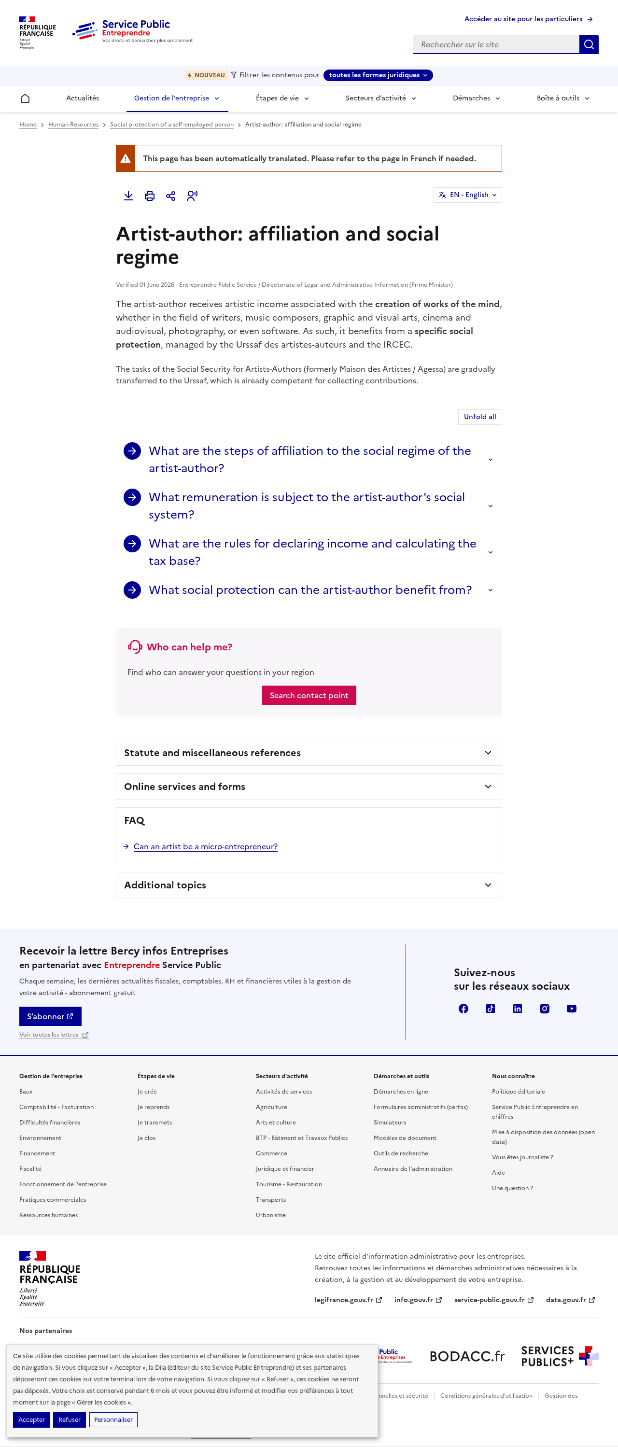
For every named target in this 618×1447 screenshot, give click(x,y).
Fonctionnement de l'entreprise (63, 1184)
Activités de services (284, 1091)
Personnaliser (113, 1419)
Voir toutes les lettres (49, 1034)
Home (28, 124)
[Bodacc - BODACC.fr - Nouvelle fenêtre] (467, 1356)
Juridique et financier (285, 1169)
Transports (271, 1199)
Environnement (40, 1138)
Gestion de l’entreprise (171, 98)
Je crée (147, 1091)
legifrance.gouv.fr (344, 1300)
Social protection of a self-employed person (172, 124)
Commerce (271, 1153)
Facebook (463, 1008)
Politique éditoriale (518, 1091)
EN (469, 195)
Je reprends (153, 1107)
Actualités (82, 98)
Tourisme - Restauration (289, 1184)
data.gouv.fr (566, 1300)
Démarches (471, 98)
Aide (498, 1172)
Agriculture (271, 1107)
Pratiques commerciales (52, 1199)
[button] (192, 196)
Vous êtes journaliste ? (522, 1157)
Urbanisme (271, 1215)
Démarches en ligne (401, 1091)
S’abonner (45, 1016)
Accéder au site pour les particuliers (523, 19)
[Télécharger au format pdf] (128, 196)
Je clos (146, 1138)
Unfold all (480, 417)
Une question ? (512, 1188)
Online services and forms (184, 786)
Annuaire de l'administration (413, 1169)
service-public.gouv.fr (489, 1300)
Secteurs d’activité (376, 98)
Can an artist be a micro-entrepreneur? (206, 846)
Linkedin (517, 1008)
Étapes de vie (277, 98)
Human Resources (73, 124)
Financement (37, 1153)
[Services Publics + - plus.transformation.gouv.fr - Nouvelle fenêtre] (560, 1356)
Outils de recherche (401, 1153)
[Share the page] (171, 196)
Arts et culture (276, 1122)
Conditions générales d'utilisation (486, 1395)
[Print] (149, 196)
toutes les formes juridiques (374, 75)
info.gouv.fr (413, 1300)
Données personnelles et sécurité (382, 1395)
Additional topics (165, 885)
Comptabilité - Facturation (56, 1107)
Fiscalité (30, 1169)
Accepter (31, 1419)
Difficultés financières (49, 1122)
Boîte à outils (558, 98)
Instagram (544, 1008)
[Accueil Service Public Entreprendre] (134, 41)
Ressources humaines (48, 1215)
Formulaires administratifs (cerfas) (421, 1107)
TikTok (490, 1008)
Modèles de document (405, 1138)
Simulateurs (390, 1122)
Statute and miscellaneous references (212, 752)
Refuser (69, 1419)
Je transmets (155, 1122)
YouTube (571, 1008)
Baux (25, 1091)
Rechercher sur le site (589, 44)
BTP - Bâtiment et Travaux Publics (302, 1138)
